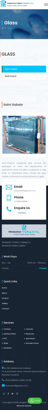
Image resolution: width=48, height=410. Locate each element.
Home (4, 288)
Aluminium (30, 338)
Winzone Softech (24, 406)
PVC (5, 338)
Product (5, 298)
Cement (29, 329)
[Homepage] (3, 28)
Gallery (5, 303)
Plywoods (30, 334)
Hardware (8, 348)
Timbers (7, 329)
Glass (6, 343)
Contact (22, 213)
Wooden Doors (32, 343)
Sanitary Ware (10, 334)
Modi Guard (10, 76)
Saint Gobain (11, 69)
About (4, 293)
